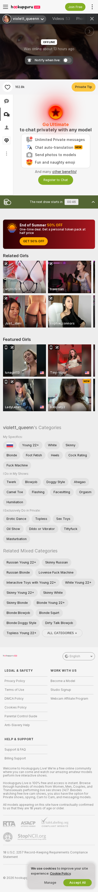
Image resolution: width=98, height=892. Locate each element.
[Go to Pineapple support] (8, 837)
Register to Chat (55, 180)
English (75, 656)
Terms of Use (14, 690)
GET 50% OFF (33, 241)
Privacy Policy (15, 681)
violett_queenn (18, 427)
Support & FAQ (15, 749)
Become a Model (63, 681)
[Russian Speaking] (10, 445)
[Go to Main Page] (30, 7)
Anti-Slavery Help (17, 725)
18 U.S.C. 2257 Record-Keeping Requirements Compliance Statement (45, 855)
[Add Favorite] (8, 87)
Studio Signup (61, 690)
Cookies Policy (16, 707)
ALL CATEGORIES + (62, 633)
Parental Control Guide (21, 716)
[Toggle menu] (5, 7)
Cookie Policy (60, 873)
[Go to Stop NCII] (32, 837)
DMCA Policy (14, 698)
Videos (61, 18)
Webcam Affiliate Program (69, 698)
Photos (85, 18)
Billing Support (15, 758)
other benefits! (64, 172)
